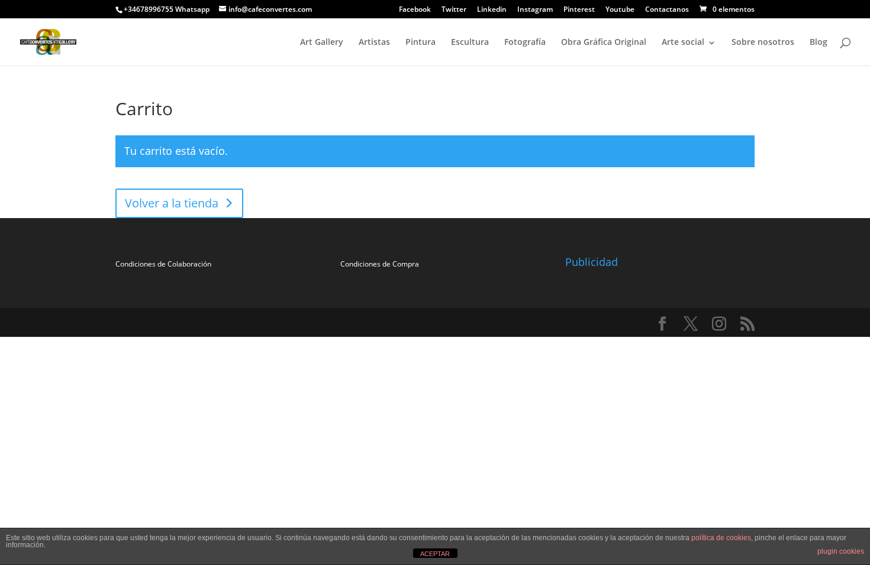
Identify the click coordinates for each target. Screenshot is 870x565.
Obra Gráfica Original (603, 41)
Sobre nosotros (763, 41)
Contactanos (667, 10)
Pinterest (579, 10)
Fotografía (525, 41)
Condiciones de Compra (379, 264)
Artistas (374, 41)
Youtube (619, 10)
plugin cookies (840, 551)
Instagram (535, 10)
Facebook (415, 10)
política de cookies (721, 538)
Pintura (420, 41)
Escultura (470, 41)
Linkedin (492, 10)
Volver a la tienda (171, 203)
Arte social (683, 41)
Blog (818, 41)
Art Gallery (321, 41)
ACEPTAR (435, 553)
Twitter (454, 10)
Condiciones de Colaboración (163, 264)
